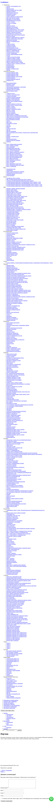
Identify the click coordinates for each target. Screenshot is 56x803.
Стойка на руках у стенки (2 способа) (15, 63)
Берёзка (8, 70)
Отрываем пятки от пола (12, 399)
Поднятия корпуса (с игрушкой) (14, 520)
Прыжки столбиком (11, 317)
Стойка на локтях (10, 45)
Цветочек (8, 664)
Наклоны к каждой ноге (12, 367)
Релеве (8, 674)
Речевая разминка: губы (12, 75)
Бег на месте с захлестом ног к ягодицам (16, 400)
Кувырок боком (10, 67)
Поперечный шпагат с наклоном (14, 683)
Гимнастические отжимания (13, 570)
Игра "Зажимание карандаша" (13, 163)
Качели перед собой (11, 624)
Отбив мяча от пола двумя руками (14, 219)
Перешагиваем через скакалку (13, 578)
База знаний (6, 721)
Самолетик (9, 662)
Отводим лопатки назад (12, 359)
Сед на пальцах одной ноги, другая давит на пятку (19, 492)
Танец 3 (8, 645)
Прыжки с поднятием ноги (13, 305)
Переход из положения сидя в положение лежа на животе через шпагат (24, 454)
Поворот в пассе (10, 240)
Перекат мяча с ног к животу (13, 193)
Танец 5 (8, 643)
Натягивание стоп (10, 669)
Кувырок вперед (10, 66)
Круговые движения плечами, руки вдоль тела (18, 391)
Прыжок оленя (10, 8)
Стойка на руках (10, 44)
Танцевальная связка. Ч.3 (12, 658)
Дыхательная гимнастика (12, 88)
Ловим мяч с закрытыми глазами (14, 238)
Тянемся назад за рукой (12, 370)
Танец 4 (8, 644)
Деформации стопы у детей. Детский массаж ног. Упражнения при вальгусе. (25, 510)
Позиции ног (9, 675)
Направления (9, 714)
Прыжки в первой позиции (13, 309)
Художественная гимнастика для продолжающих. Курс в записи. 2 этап (24, 186)
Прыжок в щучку (10, 25)
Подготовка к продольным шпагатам (15, 481)
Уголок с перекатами (11, 53)
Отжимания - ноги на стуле (13, 515)
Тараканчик (9, 235)
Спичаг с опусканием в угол (13, 6)
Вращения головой (11, 393)
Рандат (8, 7)
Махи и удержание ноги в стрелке (14, 486)
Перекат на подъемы (11, 338)
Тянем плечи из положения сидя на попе (16, 115)
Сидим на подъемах (11, 96)
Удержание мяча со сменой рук (14, 210)
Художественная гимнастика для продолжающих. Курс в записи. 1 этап (24, 184)
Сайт (2, 795)
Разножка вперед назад (12, 253)
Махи (7, 537)
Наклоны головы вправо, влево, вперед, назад (17, 394)
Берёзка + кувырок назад (12, 68)
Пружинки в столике (11, 123)
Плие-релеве (9, 342)
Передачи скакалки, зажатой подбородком (16, 622)
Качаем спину (9, 546)
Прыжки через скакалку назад (13, 301)
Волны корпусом (10, 437)
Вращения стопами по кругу (13, 412)
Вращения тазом (10, 428)
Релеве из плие (10, 343)
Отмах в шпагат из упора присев (14, 16)
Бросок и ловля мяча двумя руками (15, 226)
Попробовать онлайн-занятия (11, 700)
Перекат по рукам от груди (13, 217)
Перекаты (8, 688)
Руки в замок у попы (11, 680)
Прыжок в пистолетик (12, 27)
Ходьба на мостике (11, 128)
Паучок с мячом (10, 236)
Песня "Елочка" (10, 85)
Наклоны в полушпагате (12, 489)
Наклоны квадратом (11, 139)
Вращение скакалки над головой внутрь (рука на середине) (21, 579)
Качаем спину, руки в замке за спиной (15, 512)
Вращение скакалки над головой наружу (16, 635)
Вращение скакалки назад (12, 630)
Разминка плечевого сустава (13, 378)
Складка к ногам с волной (12, 502)
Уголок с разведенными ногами (14, 54)
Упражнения (9, 722)
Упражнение (9, 170)
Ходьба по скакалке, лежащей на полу (15, 247)
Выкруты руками (10, 111)
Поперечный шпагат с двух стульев (15, 29)
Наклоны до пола (10, 361)
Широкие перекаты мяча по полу (14, 206)
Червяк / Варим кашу (11, 255)
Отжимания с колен (11, 538)
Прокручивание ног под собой (14, 10)
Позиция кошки (10, 175)
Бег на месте (9, 402)
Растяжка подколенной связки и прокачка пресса (18, 475)
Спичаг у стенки (10, 21)
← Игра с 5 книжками (6, 770)
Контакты (8, 727)
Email (2, 793)
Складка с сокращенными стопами (15, 463)
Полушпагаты (9, 459)
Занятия (5, 713)
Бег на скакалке (10, 597)
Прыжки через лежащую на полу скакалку (17, 300)
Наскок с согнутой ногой (12, 312)
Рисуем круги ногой (11, 441)
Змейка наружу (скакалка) (12, 627)
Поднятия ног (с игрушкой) (13, 522)
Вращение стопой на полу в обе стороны (16, 432)
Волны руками (10, 436)
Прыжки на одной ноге (12, 318)
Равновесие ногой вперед (12, 334)
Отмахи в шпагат (10, 15)
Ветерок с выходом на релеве (13, 587)
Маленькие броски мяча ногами (14, 204)
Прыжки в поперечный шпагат (14, 61)
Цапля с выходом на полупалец (14, 327)
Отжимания (9, 523)
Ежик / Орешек (10, 696)
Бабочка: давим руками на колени (14, 498)
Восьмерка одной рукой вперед (14, 596)
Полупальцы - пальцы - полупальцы (15, 374)
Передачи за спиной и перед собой (15, 604)
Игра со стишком (10, 225)
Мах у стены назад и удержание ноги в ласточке (18, 533)
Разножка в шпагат (11, 46)
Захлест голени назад (11, 372)
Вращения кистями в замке (13, 430)
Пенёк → (3, 771)
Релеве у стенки (10, 356)
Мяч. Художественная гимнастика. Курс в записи (18, 179)
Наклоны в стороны (11, 464)
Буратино (8, 102)
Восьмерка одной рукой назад (13, 594)
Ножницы (8, 563)
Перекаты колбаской (11, 519)
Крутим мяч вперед (11, 222)
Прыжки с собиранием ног (13, 243)
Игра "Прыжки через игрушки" (14, 154)
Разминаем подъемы (11, 421)
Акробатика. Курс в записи (13, 178)
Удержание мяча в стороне (13, 213)
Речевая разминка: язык (12, 72)
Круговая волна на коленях (13, 118)
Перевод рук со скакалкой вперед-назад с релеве (18, 623)
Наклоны (8, 425)
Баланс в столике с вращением (14, 201)
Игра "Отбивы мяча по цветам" (14, 144)
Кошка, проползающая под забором (15, 171)
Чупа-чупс (9, 256)
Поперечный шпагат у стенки (13, 479)
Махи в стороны (10, 542)
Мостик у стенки (10, 110)
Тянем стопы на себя (11, 506)
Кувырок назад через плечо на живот (15, 34)
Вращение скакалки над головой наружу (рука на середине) (21, 585)
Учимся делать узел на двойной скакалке (16, 589)
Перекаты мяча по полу (12, 215)
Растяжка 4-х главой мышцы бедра (15, 357)
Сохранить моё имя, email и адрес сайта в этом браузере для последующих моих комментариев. (26, 798)
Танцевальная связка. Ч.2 (12, 660)
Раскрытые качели (11, 598)
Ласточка (8, 346)
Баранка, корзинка (11, 113)
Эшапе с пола (9, 613)
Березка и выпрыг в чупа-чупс (14, 103)
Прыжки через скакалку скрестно (14, 288)
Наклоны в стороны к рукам (13, 360)
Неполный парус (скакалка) (13, 606)
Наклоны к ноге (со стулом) (13, 443)
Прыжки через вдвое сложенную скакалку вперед (18, 275)
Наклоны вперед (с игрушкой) (14, 380)
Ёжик (7, 507)
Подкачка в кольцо (11, 527)
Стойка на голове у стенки (13, 58)
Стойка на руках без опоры (13, 57)
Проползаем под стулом (12, 28)
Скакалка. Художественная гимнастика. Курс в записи (20, 180)
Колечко (8, 133)
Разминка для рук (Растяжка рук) (14, 420)
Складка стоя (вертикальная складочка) (16, 411)
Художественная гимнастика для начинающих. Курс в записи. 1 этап (23, 182)
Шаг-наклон (9, 369)
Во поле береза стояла (11, 90)
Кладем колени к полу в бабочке (14, 485)
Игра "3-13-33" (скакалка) (12, 150)
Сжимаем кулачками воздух (13, 419)
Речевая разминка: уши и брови (14, 76)
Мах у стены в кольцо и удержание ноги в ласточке (19, 531)
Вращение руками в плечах (13, 433)
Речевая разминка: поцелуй (13, 79)
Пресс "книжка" (10, 558)
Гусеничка (9, 381)
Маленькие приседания (12, 572)
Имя (2, 790)
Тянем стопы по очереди (12, 505)
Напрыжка (9, 258)
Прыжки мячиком (10, 320)
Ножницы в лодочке (11, 550)
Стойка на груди (10, 93)
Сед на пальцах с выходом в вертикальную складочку (19, 404)
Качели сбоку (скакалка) (12, 640)
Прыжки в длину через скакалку (14, 299)
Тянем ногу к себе (10, 446)
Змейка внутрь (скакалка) (12, 628)
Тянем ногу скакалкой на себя (13, 576)
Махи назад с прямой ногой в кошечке (16, 565)
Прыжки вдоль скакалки (12, 245)
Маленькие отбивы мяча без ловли (15, 202)
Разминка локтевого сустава (13, 377)
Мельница (9, 368)
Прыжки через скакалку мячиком (14, 279)
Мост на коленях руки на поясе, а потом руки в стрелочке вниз (22, 132)
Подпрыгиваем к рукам (12, 47)
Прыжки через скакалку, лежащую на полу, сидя (18, 290)
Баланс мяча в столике (12, 230)
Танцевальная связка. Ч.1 (12, 661)
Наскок (8, 311)
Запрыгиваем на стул (11, 270)
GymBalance (4, 2)
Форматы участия (10, 718)
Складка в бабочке (11, 484)
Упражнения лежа (10, 169)
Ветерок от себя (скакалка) (13, 637)
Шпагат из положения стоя (13, 476)
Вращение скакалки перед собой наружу (16, 632)
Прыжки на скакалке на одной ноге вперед (17, 278)
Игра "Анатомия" (10, 161)
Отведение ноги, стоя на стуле (14, 33)
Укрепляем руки (10, 514)
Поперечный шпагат (11, 480)
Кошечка (8, 141)
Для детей (8, 715)
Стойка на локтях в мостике (13, 97)
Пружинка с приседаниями (13, 670)
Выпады (8, 497)
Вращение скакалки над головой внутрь (16, 636)
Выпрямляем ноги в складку (13, 20)
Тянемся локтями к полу (12, 376)
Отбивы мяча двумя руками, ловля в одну (16, 196)
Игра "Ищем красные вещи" (13, 149)
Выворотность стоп (11, 473)
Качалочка (9, 552)
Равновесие (9, 324)
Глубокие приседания (11, 574)
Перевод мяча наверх (11, 189)
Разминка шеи (9, 423)
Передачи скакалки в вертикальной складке (17, 592)
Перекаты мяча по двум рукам (13, 192)
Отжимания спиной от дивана (14, 554)
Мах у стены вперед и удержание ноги (16, 535)
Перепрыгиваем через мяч (12, 148)
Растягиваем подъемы (11, 449)
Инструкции (9, 725)
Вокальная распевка (11, 83)
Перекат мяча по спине (12, 218)
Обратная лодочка (10, 524)
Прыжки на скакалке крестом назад (15, 274)
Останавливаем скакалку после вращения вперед (18, 583)
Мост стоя (8, 122)
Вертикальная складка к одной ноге (15, 339)
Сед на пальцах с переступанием (14, 406)
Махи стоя (9, 540)
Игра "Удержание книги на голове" (15, 165)
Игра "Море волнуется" (12, 158)
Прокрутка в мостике (11, 40)
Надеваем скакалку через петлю (14, 608)
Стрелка (8, 488)
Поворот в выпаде (11, 11)
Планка (8, 557)
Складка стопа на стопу (12, 460)
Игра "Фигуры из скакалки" (13, 153)
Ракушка (8, 126)
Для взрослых (9, 717)
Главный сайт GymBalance (10, 701)
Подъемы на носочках (11, 365)
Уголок (8, 55)
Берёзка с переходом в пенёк (13, 109)
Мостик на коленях (11, 131)
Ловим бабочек (10, 260)
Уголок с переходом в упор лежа (14, 38)
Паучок (8, 257)
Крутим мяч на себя (11, 221)
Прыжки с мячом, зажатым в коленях (15, 188)
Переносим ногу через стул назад (14, 31)
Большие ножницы (11, 561)
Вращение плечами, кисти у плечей (15, 434)
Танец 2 (8, 647)
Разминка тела (10, 80)
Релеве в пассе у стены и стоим (14, 105)
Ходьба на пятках (10, 234)
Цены (7, 719)
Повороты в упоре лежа (12, 518)
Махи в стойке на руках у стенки (14, 62)
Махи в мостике (10, 525)
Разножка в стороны (11, 252)
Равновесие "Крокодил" (12, 333)
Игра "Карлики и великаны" (13, 159)
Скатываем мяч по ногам (12, 214)
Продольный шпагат (11, 477)
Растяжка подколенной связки (13, 469)
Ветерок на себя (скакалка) (13, 639)
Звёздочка (8, 251)
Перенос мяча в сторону (12, 191)
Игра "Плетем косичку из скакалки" (15, 602)
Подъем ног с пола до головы (13, 536)
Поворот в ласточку (11, 239)
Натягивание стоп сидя (12, 665)
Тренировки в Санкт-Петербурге (12, 705)
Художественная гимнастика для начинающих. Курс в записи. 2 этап (23, 183)
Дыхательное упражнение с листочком (16, 87)
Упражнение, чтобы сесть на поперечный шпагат (18, 439)
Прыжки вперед (10, 271)
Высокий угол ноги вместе (13, 19)
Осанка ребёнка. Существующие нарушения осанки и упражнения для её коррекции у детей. (29, 262)
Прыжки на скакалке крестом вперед (15, 277)
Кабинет (6, 728)
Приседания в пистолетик (12, 322)
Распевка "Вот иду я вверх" (13, 89)
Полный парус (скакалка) (12, 581)
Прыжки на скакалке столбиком (14, 303)
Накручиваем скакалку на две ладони (15, 584)
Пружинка (9, 673)
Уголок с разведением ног (12, 549)
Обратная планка (10, 555)
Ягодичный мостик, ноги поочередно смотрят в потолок (20, 528)
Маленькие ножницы (11, 562)
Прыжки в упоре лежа (12, 516)
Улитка (8, 120)
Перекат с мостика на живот (13, 32)
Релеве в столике (10, 341)
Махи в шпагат (10, 541)
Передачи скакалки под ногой (13, 621)
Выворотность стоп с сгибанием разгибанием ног (18, 472)
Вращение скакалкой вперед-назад (15, 249)
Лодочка (8, 568)
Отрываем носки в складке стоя (14, 447)
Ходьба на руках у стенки (12, 51)
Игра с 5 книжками (11, 166)
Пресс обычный (10, 559)
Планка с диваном (11, 553)
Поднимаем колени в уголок (13, 49)
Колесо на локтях (10, 36)
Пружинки (9, 408)
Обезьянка (9, 410)
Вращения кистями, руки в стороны (15, 429)
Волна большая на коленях (13, 119)
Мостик (8, 130)
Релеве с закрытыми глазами (13, 348)
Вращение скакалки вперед (13, 631)
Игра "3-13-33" (10, 162)
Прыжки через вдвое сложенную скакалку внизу (18, 291)
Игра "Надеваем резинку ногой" (14, 156)
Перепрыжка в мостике (12, 12)
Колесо (8, 42)
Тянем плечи (9, 363)
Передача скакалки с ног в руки (14, 605)
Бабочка (8, 499)
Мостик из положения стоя (13, 693)
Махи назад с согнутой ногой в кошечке (16, 566)
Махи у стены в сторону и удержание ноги (17, 532)
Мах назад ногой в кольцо (12, 18)
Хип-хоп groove (10, 656)
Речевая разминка (10, 77)
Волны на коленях (11, 107)
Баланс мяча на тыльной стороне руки (15, 229)
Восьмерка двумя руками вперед (14, 611)
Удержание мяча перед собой (13, 227)
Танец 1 (8, 648)
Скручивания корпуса (11, 390)
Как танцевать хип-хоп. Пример (14, 653)
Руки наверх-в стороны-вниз (13, 364)
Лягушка (8, 493)
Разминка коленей (10, 426)
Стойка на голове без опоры (13, 59)
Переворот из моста (11, 14)
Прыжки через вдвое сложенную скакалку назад (18, 273)
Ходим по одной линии (12, 232)
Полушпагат (9, 684)
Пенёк (8, 127)
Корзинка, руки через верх (13, 100)
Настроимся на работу (12, 424)
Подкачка (8, 545)
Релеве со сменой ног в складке (14, 335)
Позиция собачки (10, 174)
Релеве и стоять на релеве (12, 350)
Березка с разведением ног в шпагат (15, 37)
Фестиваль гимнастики (9, 708)
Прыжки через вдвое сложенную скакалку (17, 292)
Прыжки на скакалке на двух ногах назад (16, 281)
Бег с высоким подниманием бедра (15, 373)
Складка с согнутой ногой (13, 94)
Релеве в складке (10, 337)
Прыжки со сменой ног (12, 294)
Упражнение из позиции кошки (14, 173)
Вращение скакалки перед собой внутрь (16, 634)
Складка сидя (9, 468)
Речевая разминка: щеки (12, 74)
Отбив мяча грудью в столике (13, 195)
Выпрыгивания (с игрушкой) (13, 285)
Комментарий (4, 787)
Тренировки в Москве (9, 704)
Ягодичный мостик (11, 529)
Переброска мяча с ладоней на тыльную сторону (18, 209)
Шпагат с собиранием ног (12, 50)
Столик (8, 124)
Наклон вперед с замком (12, 114)
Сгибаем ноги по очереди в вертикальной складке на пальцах (21, 453)
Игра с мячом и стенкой (12, 145)
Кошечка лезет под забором (13, 140)
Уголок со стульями (11, 23)
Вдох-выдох (9, 385)
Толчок (8, 314)
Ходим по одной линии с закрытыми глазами (17, 325)
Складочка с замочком (12, 462)
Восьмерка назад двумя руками (14, 610)
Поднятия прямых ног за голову (14, 686)
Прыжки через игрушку (12, 283)
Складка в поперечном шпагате (14, 501)
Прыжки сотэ (9, 666)
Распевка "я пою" (10, 84)
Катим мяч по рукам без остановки (15, 197)
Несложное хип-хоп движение (14, 650)
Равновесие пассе (10, 682)
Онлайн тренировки (9, 702)
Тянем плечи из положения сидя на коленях (17, 117)
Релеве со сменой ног (11, 347)
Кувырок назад (10, 64)
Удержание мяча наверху (12, 212)
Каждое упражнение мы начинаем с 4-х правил (18, 383)
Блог (7, 723)
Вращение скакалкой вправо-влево (15, 248)
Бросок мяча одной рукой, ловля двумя (16, 200)
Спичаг (8, 24)
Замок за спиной (10, 496)
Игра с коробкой (10, 146)
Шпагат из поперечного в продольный (16, 471)
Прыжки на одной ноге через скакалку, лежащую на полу (20, 244)
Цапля (8, 344)
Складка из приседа (11, 466)
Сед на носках (9, 407)
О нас (5, 726)
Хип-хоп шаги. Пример (12, 652)
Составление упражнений (10, 706)
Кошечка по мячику (11, 223)
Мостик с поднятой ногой (12, 41)
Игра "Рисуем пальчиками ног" (14, 157)
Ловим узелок (9, 609)
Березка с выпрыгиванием (13, 98)
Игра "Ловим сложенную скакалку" (15, 152)
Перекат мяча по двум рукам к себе (15, 208)
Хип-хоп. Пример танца (12, 654)
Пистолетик (9, 330)
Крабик (8, 494)
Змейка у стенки (10, 106)
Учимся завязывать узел (12, 614)
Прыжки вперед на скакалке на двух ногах (17, 282)
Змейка (8, 135)
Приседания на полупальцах (13, 351)
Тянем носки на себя (11, 354)
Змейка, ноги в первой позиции (14, 101)
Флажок (8, 326)
